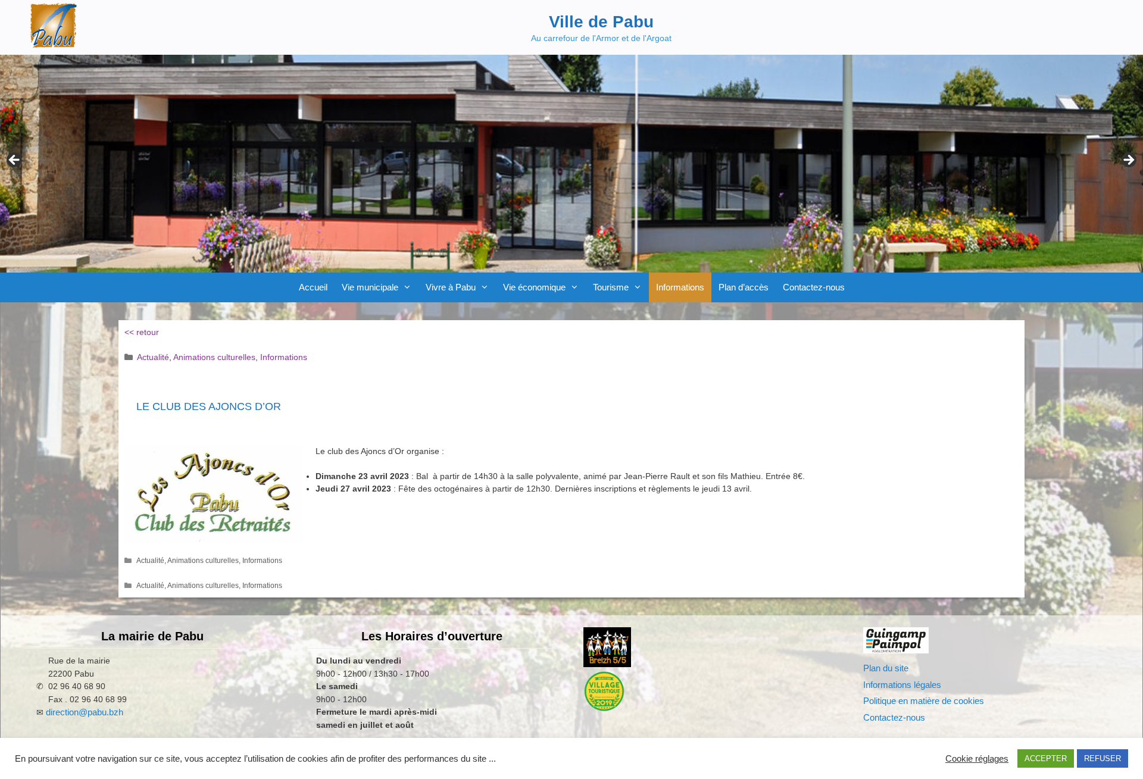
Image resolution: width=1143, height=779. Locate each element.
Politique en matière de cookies (923, 701)
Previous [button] (15, 161)
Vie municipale (370, 287)
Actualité (153, 357)
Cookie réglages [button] (976, 759)
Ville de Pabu (601, 21)
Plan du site (885, 668)
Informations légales (902, 685)
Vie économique (534, 287)
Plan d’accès (744, 287)
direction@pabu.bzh (84, 712)
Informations (680, 287)
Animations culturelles (214, 357)
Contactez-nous (814, 287)
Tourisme (611, 287)
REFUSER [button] (1102, 758)
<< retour (141, 332)
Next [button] (1128, 161)
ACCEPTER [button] (1046, 758)
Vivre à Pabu (451, 287)
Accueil (313, 287)
